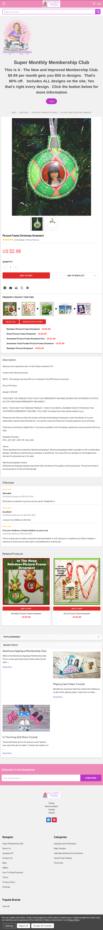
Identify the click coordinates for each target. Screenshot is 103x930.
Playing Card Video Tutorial (69, 684)
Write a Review (32, 239)
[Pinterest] (27, 287)
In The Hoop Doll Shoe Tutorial (20, 737)
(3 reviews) (19, 239)
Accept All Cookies (42, 925)
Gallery (5, 867)
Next (99, 592)
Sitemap (6, 886)
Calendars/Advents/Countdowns (68, 853)
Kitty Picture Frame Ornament (21, 333)
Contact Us (7, 858)
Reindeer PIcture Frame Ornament (23, 329)
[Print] (16, 287)
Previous (3, 592)
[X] (21, 287)
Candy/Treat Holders (63, 858)
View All (5, 906)
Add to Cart (26, 608)
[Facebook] (5, 287)
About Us (6, 848)
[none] (51, 167)
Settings (9, 925)
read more (7, 667)
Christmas (58, 862)
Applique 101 (7, 853)
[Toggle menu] (3, 3)
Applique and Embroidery (65, 843)
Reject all (23, 925)
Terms (5, 877)
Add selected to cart (33, 322)
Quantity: (8, 261)
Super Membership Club (12, 843)
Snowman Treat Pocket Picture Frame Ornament (30, 343)
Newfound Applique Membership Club (24, 650)
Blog (4, 862)
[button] (51, 101)
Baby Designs (60, 848)
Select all (11, 322)
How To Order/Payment (12, 872)
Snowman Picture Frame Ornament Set (26, 338)
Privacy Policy (8, 882)
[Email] (10, 287)
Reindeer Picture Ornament (20, 348)
